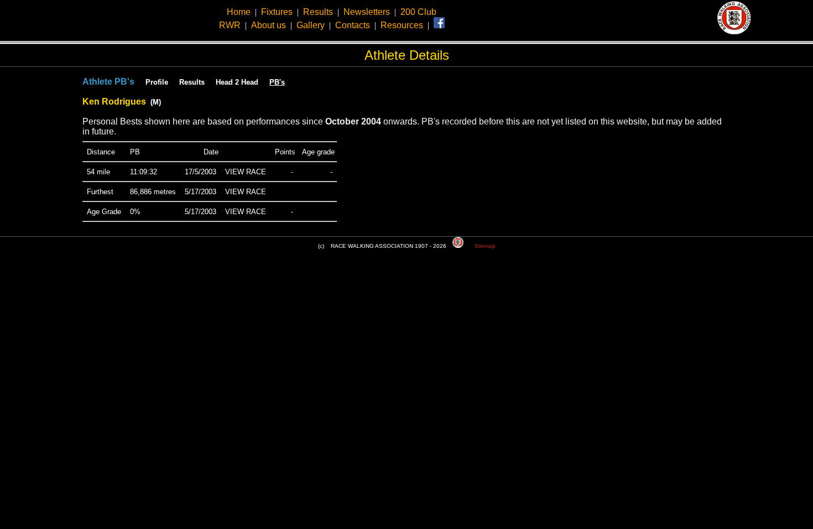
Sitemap (485, 246)
